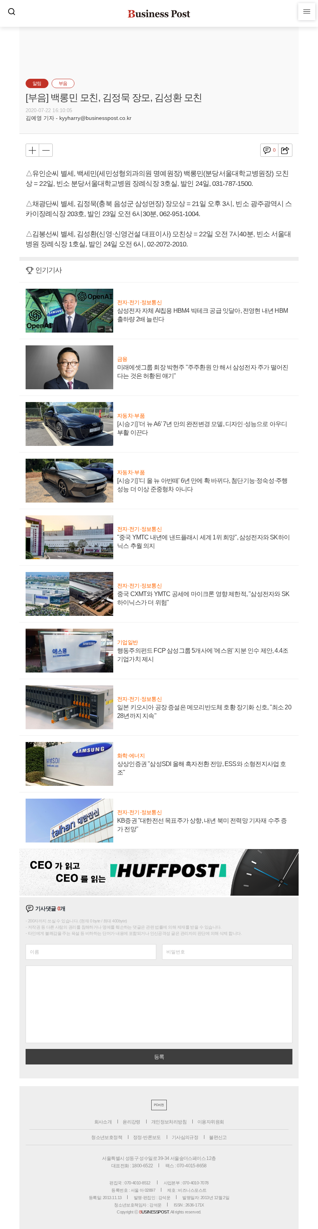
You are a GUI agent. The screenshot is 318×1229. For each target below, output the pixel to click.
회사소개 (103, 1122)
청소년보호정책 (106, 1137)
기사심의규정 (185, 1137)
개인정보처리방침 (169, 1122)
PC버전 (159, 1105)
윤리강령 (131, 1122)
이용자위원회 (210, 1122)
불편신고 (218, 1137)
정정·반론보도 (147, 1137)
